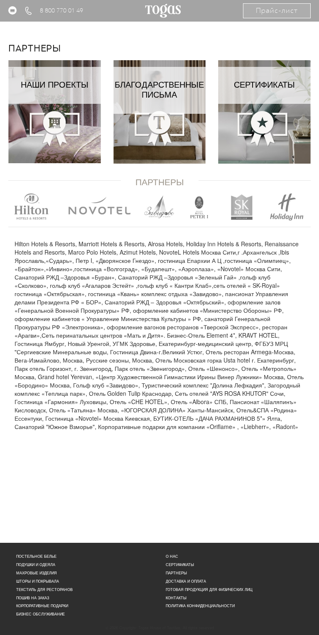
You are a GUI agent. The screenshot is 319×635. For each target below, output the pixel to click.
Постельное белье (36, 556)
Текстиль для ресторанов (44, 589)
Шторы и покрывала (37, 581)
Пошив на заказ (32, 598)
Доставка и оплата (186, 581)
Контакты (176, 598)
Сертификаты (180, 564)
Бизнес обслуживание (40, 614)
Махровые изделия (36, 573)
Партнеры (176, 573)
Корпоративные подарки (42, 605)
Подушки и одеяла (35, 564)
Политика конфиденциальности (200, 605)
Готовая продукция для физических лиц (209, 589)
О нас (172, 556)
